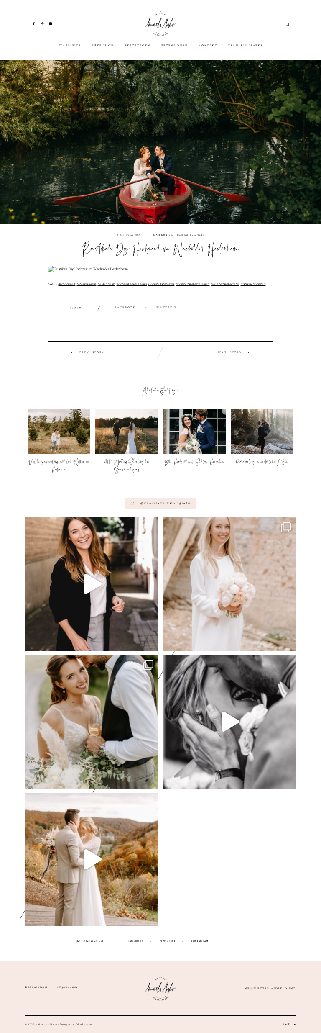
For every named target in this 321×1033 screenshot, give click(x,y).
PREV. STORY (91, 352)
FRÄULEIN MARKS (245, 45)
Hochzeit (183, 235)
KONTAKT (208, 45)
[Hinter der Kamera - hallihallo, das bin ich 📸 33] (91, 584)
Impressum (67, 987)
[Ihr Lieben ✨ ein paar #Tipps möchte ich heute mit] (229, 584)
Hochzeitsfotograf (161, 284)
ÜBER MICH (103, 45)
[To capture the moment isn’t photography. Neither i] (229, 722)
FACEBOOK (125, 307)
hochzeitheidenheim (131, 284)
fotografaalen (86, 284)
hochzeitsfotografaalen (192, 284)
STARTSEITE (70, 45)
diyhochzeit (66, 284)
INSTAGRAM (200, 941)
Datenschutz (36, 987)
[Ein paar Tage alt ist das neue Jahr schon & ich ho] (91, 859)
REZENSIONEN (174, 45)
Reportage (197, 235)
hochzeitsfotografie (225, 284)
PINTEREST (168, 941)
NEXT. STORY (229, 352)
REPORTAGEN (137, 45)
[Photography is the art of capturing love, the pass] (91, 722)
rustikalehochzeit (252, 284)
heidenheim (106, 284)
